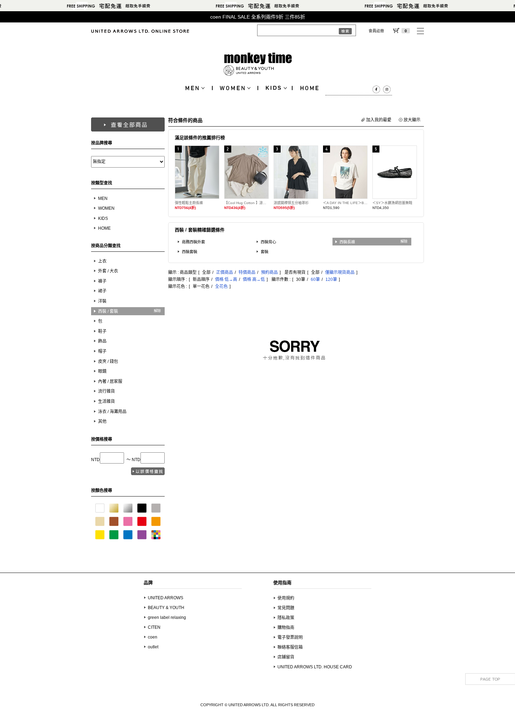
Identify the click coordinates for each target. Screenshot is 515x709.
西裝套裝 (189, 252)
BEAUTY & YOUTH (166, 607)
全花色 (221, 286)
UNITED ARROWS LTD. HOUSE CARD (314, 666)
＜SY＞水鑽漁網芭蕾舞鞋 (392, 203)
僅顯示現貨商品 (340, 272)
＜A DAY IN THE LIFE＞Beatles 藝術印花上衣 (345, 203)
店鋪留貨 (285, 657)
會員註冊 (376, 31)
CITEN (154, 627)
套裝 (264, 252)
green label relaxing (167, 617)
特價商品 (247, 272)
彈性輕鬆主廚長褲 (189, 203)
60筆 (315, 279)
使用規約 (285, 598)
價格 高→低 (254, 279)
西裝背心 (268, 242)
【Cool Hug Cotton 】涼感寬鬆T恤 (246, 203)
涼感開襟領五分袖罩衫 (291, 203)
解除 (157, 311)
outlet (153, 646)
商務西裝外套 (193, 242)
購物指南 (285, 627)
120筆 (331, 279)
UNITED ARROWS (165, 597)
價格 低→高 (226, 279)
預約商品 (269, 272)
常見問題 (285, 608)
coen (152, 637)
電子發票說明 (290, 637)
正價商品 (224, 272)
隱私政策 (285, 617)
